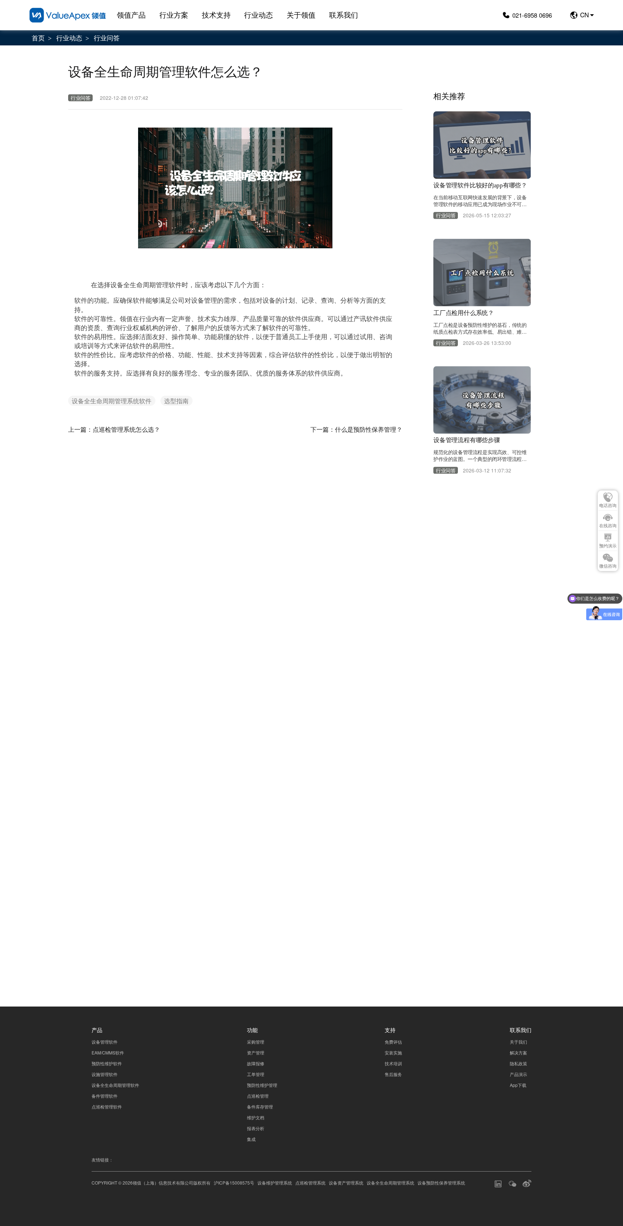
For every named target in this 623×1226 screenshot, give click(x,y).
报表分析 (255, 1128)
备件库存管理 (260, 1106)
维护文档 (255, 1117)
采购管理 (255, 1042)
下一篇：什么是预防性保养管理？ (356, 429)
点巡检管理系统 (310, 1183)
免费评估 (393, 1042)
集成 (251, 1139)
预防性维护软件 (107, 1063)
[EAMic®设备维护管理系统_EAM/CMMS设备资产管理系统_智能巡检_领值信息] (67, 15)
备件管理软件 (105, 1096)
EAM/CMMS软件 (108, 1052)
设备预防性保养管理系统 (441, 1183)
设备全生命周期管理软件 (115, 1085)
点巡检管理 (258, 1096)
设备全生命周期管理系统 (390, 1183)
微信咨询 (608, 566)
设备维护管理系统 (274, 1183)
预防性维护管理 (262, 1085)
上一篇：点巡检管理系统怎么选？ (114, 429)
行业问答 (107, 37)
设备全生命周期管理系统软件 (111, 400)
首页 (38, 37)
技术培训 (393, 1063)
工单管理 (255, 1074)
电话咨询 (608, 505)
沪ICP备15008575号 (234, 1183)
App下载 (518, 1085)
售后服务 (393, 1074)
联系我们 (343, 14)
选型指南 (176, 400)
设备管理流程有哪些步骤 (466, 440)
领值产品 (131, 14)
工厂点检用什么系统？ (463, 313)
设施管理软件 (105, 1074)
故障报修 (255, 1063)
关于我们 (518, 1042)
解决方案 (518, 1052)
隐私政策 (507, 913)
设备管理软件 (105, 1042)
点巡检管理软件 (107, 1106)
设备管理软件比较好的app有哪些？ (480, 185)
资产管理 (255, 1052)
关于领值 (301, 14)
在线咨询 (608, 525)
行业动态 (258, 14)
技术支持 (216, 14)
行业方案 (173, 14)
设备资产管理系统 (346, 1183)
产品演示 (518, 1074)
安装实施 (393, 1052)
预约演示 (608, 545)
